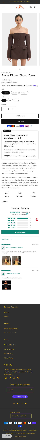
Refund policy (33, 430)
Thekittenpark (12, 430)
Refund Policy (8, 354)
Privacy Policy (8, 358)
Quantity (4, 104)
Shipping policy (31, 433)
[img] (6, 244)
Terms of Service (9, 345)
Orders (6, 312)
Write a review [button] (20, 232)
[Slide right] (24, 69)
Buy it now (20, 121)
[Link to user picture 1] (6, 261)
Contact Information (10, 333)
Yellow (23, 93)
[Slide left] (16, 69)
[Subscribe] (31, 390)
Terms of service (20, 433)
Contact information (21, 436)
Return (6, 196)
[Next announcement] (36, 2)
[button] (4, 7)
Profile (6, 316)
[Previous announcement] (3, 2)
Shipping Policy (9, 349)
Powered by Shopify (21, 430)
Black (15, 93)
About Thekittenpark (11, 328)
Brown (5, 93)
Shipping (3, 82)
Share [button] (5, 202)
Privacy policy (10, 433)
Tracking (33, 196)
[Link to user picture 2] (16, 261)
